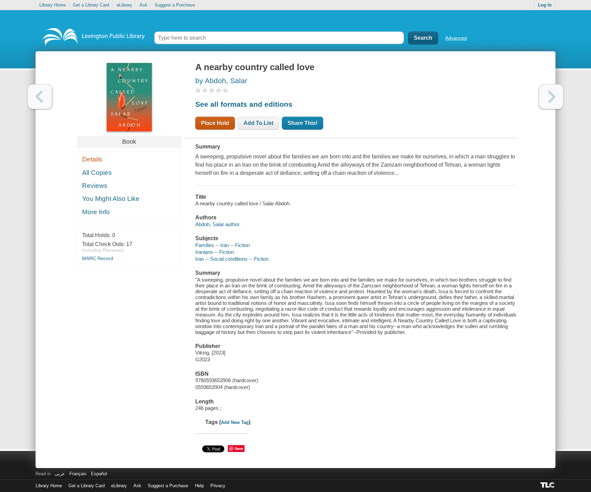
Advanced (456, 38)
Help (199, 485)
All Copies (97, 172)
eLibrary (124, 5)
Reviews (94, 185)
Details (92, 159)
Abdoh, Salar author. (217, 224)
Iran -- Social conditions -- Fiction (231, 259)
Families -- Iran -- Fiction (222, 245)
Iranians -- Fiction (214, 252)
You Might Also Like (111, 198)
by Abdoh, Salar (221, 81)
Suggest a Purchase (175, 5)
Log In (545, 5)
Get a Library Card (91, 5)
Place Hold (215, 123)
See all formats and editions (243, 104)
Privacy (217, 485)
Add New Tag (235, 422)
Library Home (52, 5)
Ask (143, 5)
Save (239, 448)
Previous (39, 96)
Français (78, 473)
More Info (96, 212)
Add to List (258, 123)
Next (551, 96)
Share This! (302, 123)
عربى (60, 473)
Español (99, 473)
